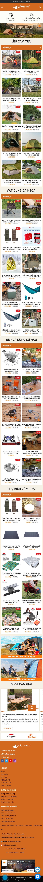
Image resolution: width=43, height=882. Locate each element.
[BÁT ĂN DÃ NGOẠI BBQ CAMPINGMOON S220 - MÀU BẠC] (11, 467)
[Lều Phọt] (21, 7)
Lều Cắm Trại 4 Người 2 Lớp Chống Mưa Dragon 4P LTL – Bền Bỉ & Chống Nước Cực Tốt (11, 99)
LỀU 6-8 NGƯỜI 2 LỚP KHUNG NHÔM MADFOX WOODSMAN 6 (11, 181)
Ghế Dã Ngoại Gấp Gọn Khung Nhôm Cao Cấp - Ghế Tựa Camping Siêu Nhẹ (11, 221)
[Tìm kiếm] (41, 7)
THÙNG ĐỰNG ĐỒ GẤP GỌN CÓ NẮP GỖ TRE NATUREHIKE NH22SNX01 (31, 276)
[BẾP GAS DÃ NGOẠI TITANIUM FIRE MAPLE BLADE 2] (32, 412)
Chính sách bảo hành (8, 821)
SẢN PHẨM (4, 774)
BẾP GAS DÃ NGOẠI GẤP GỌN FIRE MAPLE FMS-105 (11, 397)
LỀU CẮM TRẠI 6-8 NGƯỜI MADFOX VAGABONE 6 (32, 154)
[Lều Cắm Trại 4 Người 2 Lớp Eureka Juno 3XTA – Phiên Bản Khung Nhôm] (11, 59)
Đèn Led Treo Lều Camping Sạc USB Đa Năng (32, 519)
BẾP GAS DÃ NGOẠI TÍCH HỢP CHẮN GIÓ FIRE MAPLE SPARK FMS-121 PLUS (11, 425)
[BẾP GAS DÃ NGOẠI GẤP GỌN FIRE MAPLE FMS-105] (11, 385)
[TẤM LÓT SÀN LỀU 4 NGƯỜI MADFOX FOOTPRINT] (11, 534)
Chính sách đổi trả (7, 819)
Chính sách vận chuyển (8, 816)
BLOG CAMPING (21, 684)
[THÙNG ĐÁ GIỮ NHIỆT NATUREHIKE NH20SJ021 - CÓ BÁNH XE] (11, 291)
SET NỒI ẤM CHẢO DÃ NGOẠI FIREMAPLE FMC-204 (32, 370)
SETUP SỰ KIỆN (6, 783)
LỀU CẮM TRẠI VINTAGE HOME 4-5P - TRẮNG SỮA (31, 99)
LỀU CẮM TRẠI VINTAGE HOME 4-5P (11, 126)
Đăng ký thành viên (7, 802)
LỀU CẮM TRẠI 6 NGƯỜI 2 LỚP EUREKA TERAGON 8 (11, 154)
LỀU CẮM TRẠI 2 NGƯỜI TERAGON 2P (31, 72)
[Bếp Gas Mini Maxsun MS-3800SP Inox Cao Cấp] (11, 440)
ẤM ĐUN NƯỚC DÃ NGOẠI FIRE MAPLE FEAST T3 (31, 480)
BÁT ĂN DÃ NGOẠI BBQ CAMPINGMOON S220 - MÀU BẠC (11, 480)
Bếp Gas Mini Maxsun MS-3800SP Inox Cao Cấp (11, 452)
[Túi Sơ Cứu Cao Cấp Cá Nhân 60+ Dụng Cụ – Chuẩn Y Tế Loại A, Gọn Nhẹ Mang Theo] (32, 236)
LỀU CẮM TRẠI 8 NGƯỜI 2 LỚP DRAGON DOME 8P (31, 181)
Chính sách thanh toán (8, 813)
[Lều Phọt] (21, 647)
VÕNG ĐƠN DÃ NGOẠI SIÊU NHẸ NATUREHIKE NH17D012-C (32, 303)
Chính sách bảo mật (7, 810)
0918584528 (8, 754)
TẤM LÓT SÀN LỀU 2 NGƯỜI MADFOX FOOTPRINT (31, 547)
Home (3, 772)
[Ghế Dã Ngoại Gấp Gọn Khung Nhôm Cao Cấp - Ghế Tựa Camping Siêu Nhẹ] (11, 208)
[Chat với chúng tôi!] (38, 877)
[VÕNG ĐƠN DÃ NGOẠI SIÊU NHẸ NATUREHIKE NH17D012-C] (32, 291)
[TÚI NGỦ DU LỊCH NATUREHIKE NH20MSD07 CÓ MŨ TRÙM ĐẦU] (11, 236)
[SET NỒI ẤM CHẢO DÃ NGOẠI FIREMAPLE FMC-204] (32, 358)
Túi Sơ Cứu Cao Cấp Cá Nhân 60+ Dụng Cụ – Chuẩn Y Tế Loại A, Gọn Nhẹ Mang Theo (32, 248)
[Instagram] (14, 760)
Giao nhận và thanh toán (9, 796)
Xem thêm (7, 728)
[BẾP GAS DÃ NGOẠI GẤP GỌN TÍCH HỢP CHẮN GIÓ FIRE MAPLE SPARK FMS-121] (32, 385)
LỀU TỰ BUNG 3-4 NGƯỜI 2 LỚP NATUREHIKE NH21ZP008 (32, 126)
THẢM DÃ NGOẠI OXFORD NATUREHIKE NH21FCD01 (11, 629)
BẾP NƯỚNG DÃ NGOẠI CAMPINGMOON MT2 (11, 370)
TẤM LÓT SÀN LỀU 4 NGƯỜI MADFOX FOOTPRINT (11, 547)
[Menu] (2, 7)
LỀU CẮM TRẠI (22, 41)
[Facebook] (2, 760)
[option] (21, 30)
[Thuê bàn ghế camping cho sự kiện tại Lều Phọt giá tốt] (20, 701)
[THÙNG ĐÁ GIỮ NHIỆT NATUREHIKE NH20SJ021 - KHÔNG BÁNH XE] (32, 318)
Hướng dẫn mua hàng (8, 794)
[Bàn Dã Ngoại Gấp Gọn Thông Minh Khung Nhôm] (32, 208)
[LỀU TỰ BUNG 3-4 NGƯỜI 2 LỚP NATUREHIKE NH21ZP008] (32, 114)
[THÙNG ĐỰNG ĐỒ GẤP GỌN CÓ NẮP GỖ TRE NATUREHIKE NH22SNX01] (32, 263)
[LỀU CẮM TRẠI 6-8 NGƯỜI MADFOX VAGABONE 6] (32, 142)
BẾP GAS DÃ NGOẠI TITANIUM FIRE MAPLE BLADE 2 (31, 425)
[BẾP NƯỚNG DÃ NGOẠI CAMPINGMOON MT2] (11, 358)
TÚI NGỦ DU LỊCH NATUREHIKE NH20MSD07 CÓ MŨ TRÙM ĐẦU (11, 248)
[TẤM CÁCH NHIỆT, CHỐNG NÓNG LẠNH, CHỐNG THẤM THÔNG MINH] (32, 561)
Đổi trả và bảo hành (7, 799)
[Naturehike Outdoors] (11, 736)
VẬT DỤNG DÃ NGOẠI (21, 191)
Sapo (26, 880)
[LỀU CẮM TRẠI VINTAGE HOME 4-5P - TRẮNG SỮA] (32, 87)
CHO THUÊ (4, 777)
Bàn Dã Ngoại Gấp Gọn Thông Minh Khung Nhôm (31, 221)
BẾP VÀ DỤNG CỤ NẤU (21, 340)
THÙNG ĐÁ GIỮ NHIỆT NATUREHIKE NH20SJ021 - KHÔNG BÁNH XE (31, 330)
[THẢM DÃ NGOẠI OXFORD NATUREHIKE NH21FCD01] (11, 616)
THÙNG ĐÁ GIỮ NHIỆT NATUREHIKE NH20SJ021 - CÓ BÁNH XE (11, 303)
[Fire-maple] (32, 736)
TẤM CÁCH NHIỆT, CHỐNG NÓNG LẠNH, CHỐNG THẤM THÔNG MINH (31, 574)
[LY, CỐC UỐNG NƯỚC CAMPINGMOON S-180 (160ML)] (32, 440)
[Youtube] (10, 760)
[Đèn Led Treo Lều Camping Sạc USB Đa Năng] (32, 507)
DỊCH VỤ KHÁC (5, 780)
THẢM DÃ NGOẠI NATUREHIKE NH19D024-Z (11, 574)
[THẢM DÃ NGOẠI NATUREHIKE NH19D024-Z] (11, 561)
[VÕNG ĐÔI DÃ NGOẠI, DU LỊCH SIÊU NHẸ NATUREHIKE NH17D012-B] (11, 318)
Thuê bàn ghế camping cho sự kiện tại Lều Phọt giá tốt (19, 715)
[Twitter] (6, 760)
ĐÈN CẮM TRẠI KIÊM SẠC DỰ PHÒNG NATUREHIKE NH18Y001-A (32, 629)
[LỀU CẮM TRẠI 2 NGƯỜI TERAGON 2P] (32, 59)
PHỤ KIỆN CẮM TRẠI (22, 489)
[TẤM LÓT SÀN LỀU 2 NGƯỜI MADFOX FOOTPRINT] (32, 534)
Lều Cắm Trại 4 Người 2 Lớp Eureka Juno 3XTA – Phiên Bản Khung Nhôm (11, 72)
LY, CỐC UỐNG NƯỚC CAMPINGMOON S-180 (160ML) (32, 452)
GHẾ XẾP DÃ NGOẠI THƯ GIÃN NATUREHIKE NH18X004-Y (31, 601)
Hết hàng (11, 88)
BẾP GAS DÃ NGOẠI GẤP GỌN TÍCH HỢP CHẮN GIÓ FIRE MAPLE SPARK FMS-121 (32, 397)
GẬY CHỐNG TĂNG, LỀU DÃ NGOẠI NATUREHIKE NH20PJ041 (11, 601)
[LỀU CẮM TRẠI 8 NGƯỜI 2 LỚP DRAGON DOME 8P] (32, 169)
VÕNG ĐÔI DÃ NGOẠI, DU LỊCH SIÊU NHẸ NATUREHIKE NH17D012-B (11, 330)
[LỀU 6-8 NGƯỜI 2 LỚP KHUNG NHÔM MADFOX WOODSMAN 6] (11, 169)
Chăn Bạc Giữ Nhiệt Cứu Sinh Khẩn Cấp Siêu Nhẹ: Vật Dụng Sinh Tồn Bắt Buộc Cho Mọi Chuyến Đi (11, 276)
